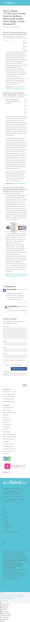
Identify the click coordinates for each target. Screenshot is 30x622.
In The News (6, 424)
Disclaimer (7, 584)
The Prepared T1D (8, 451)
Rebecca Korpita (18, 496)
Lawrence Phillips (11, 289)
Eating (4, 415)
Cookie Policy (7, 588)
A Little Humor (7, 407)
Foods (4, 422)
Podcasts (5, 432)
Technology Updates (8, 449)
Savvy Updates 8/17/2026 (9, 391)
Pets (4, 429)
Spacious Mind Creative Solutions (11, 493)
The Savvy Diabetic (16, 488)
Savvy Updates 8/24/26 (9, 396)
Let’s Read (6, 529)
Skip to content (4, 600)
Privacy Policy (7, 581)
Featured (11, 27)
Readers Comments (8, 434)
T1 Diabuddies (7, 527)
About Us (7, 472)
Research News (7, 439)
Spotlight (5, 441)
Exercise (5, 417)
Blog (4, 515)
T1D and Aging (7, 446)
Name (5, 341)
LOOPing (5, 427)
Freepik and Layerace (10, 501)
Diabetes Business (8, 412)
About (4, 510)
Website (5, 354)
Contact (5, 512)
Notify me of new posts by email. (13, 365)
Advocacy (5, 410)
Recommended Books (8, 436)
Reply (25, 302)
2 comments (17, 27)
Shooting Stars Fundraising (10, 532)
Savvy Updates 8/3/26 (8, 399)
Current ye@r (7, 371)
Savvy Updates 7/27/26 (9, 401)
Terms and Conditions (10, 582)
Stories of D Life (7, 444)
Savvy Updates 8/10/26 (9, 394)
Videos (4, 453)
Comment (6, 326)
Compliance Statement (10, 586)
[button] (0, 602)
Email (5, 347)
